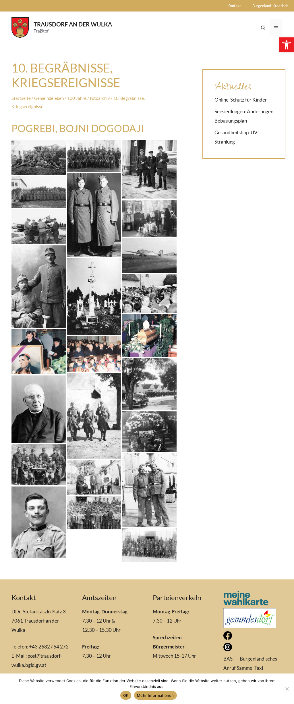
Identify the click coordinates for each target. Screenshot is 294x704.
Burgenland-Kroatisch (270, 5)
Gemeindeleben (49, 98)
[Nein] (287, 689)
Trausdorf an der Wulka (73, 24)
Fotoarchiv (100, 98)
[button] (286, 44)
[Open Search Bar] (263, 27)
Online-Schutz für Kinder (240, 100)
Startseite (21, 98)
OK (126, 695)
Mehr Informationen (155, 695)
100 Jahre (76, 98)
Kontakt (234, 5)
